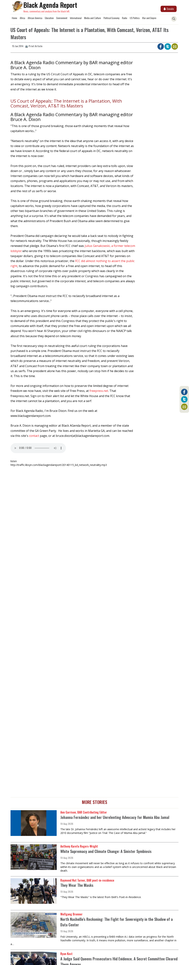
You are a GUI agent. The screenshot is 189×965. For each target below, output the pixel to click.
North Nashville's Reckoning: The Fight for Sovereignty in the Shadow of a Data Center (116, 921)
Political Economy (111, 18)
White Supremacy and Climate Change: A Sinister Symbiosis (106, 851)
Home (14, 18)
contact (34, 436)
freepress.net (99, 391)
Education (49, 18)
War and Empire (149, 18)
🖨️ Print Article (33, 46)
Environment (61, 18)
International (76, 18)
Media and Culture (92, 18)
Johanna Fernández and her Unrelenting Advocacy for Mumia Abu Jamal (114, 817)
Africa (22, 18)
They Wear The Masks (76, 885)
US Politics (135, 18)
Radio (124, 18)
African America (35, 18)
